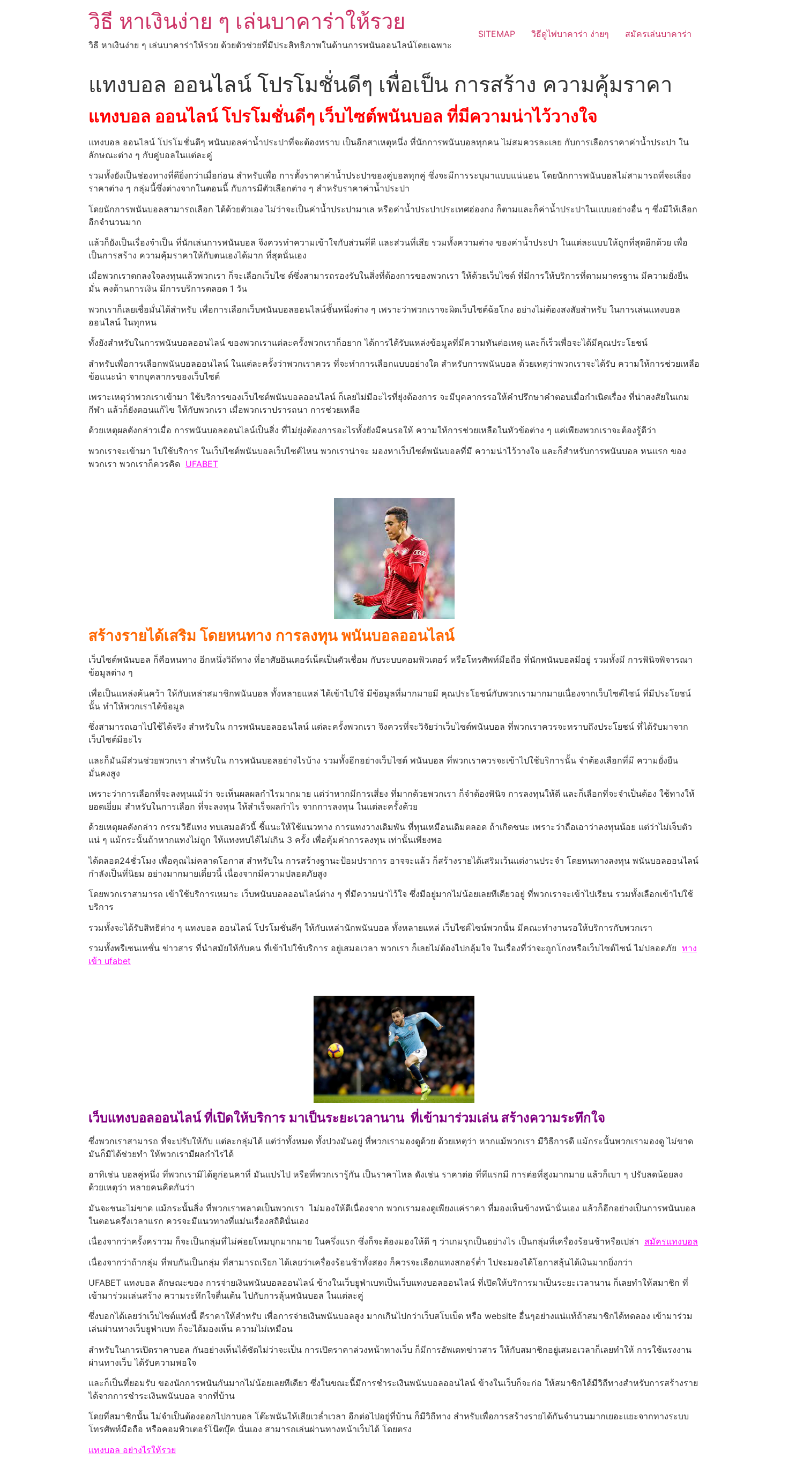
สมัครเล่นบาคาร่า (658, 33)
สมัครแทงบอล (671, 1241)
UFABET (201, 463)
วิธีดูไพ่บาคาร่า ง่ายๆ (570, 33)
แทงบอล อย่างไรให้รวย (132, 1450)
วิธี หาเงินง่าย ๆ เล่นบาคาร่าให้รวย (246, 21)
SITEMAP (496, 33)
